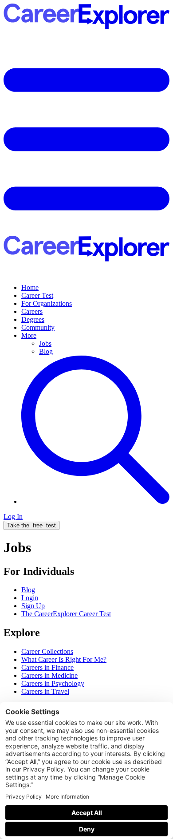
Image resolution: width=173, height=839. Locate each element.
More (28, 335)
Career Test (37, 295)
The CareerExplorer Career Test (66, 613)
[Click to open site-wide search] (95, 501)
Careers (32, 311)
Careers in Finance (47, 667)
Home (30, 287)
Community (38, 327)
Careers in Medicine (49, 675)
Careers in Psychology (52, 683)
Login (29, 598)
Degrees (32, 319)
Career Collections (47, 651)
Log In (13, 516)
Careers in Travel (45, 691)
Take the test (31, 525)
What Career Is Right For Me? (63, 659)
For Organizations (46, 303)
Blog (46, 351)
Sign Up (33, 605)
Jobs (45, 343)
